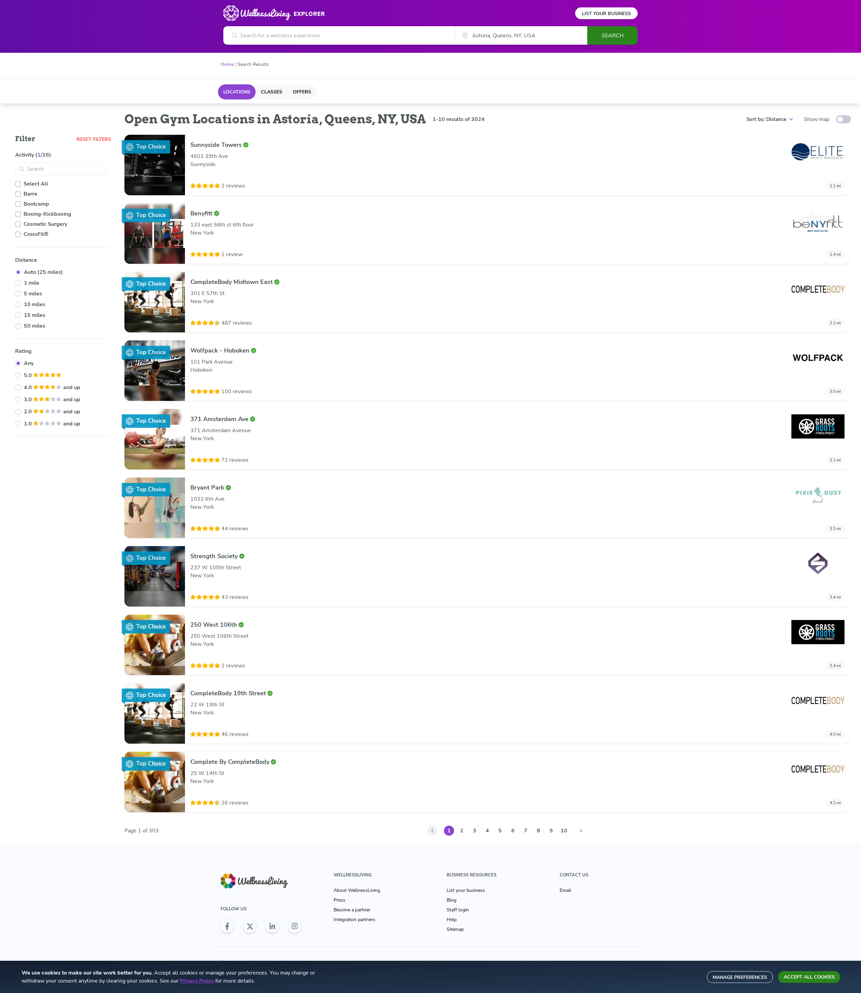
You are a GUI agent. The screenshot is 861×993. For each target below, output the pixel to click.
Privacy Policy (197, 981)
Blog (451, 900)
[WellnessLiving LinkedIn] (272, 926)
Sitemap (455, 929)
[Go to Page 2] (581, 831)
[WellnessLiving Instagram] (294, 926)
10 (564, 830)
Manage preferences (740, 977)
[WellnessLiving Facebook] (227, 926)
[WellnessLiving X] (250, 926)
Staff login (458, 910)
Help (452, 919)
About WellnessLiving (357, 890)
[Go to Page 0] (432, 831)
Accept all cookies (809, 977)
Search (613, 35)
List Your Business (606, 13)
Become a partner (352, 910)
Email (565, 890)
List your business (466, 890)
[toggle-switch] (843, 119)
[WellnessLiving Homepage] (261, 881)
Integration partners (354, 919)
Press (339, 900)
